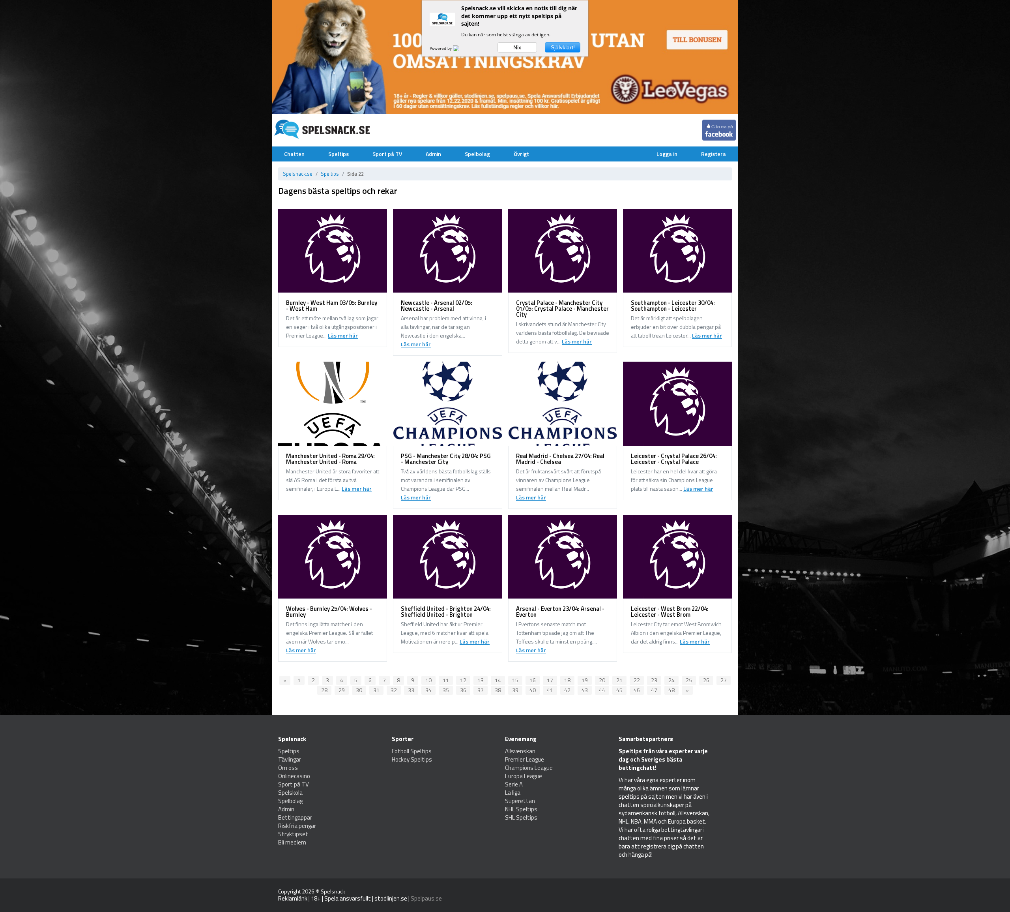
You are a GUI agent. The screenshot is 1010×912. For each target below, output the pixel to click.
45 (619, 690)
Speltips (338, 154)
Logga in (666, 154)
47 (654, 690)
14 (498, 680)
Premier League (524, 759)
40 (532, 690)
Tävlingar (289, 759)
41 (550, 690)
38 (498, 690)
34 (428, 690)
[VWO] (461, 48)
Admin (433, 154)
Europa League (523, 776)
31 (376, 690)
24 (671, 680)
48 (671, 690)
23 (654, 680)
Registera (713, 154)
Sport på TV (387, 154)
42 (567, 690)
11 (446, 680)
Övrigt (521, 154)
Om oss (288, 767)
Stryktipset (293, 834)
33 (411, 690)
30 (359, 690)
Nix (517, 47)
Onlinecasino (294, 776)
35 (446, 690)
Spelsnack (333, 891)
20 (602, 680)
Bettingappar (295, 817)
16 (532, 680)
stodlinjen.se (390, 898)
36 (463, 690)
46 (637, 690)
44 (602, 690)
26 (706, 680)
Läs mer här (343, 336)
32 (394, 690)
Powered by (441, 48)
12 (463, 680)
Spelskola (290, 792)
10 (428, 680)
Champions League (529, 767)
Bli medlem (292, 842)
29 (342, 690)
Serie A (514, 784)
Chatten (294, 154)
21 (619, 680)
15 (515, 680)
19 (585, 680)
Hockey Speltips (412, 759)
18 (567, 680)
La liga (512, 792)
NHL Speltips (521, 809)
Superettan (520, 800)
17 (550, 680)
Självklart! (563, 47)
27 (723, 680)
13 (480, 680)
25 (689, 680)
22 (637, 680)
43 (585, 690)
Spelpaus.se (426, 898)
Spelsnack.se (297, 174)
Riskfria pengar (297, 825)
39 (515, 690)
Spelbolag (477, 154)
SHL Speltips (521, 817)
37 (480, 690)
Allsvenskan (520, 751)
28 (324, 690)
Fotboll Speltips (412, 751)
